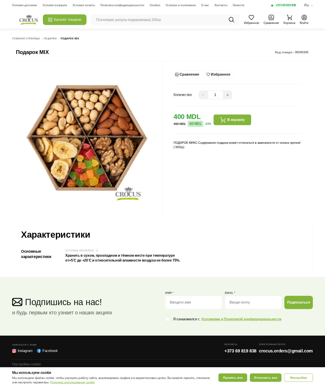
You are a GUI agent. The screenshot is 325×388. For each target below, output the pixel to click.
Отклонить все (265, 377)
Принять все (233, 377)
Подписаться (298, 302)
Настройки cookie (26, 364)
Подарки (50, 38)
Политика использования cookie (72, 382)
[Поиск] (231, 19)
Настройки (298, 377)
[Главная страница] (28, 19)
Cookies (155, 5)
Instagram (25, 351)
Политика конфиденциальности (122, 5)
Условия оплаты (84, 5)
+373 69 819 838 (285, 5)
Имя (169, 292)
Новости (238, 5)
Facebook (49, 351)
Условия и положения (181, 5)
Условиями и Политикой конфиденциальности (241, 319)
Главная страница (26, 38)
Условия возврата (54, 5)
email (230, 292)
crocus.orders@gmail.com (286, 350)
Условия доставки (24, 5)
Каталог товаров (67, 19)
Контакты (220, 5)
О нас (205, 5)
